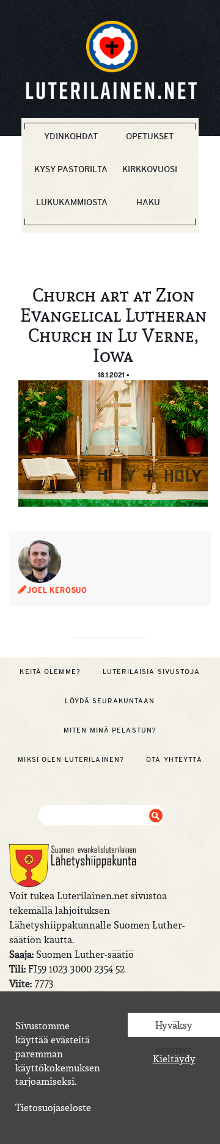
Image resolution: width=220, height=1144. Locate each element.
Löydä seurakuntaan (110, 701)
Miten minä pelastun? (110, 730)
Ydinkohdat (71, 136)
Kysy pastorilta (71, 169)
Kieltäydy (174, 1058)
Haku (148, 202)
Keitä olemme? (50, 671)
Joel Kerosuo (57, 590)
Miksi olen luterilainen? (71, 759)
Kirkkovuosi (149, 169)
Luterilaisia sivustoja (151, 671)
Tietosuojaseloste (53, 1107)
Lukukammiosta (72, 202)
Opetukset (150, 136)
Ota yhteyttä (174, 759)
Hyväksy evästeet (174, 1028)
